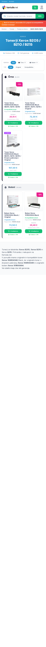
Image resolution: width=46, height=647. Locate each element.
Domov (4, 29)
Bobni (35, 62)
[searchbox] (19, 16)
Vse (13, 62)
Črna (23, 62)
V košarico (14, 123)
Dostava (4, 1)
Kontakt (11, 1)
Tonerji (11, 29)
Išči (40, 16)
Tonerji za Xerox (22, 29)
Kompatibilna (29, 67)
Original (18, 67)
